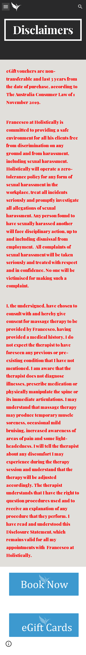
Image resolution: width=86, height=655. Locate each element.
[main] (43, 30)
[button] (5, 6)
